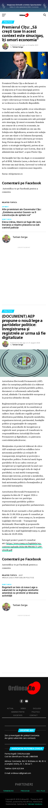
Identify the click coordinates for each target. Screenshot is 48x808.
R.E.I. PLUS (41, 791)
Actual (10, 708)
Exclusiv (37, 708)
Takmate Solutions (34, 804)
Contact (34, 715)
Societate (17, 715)
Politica (36, 712)
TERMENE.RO (8, 791)
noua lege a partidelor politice (18, 577)
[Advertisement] (24, 274)
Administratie (18, 712)
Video (23, 708)
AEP (21, 575)
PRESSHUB (25, 791)
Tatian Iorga (17, 47)
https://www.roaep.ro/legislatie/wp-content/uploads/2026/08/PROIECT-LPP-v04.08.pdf (22, 546)
